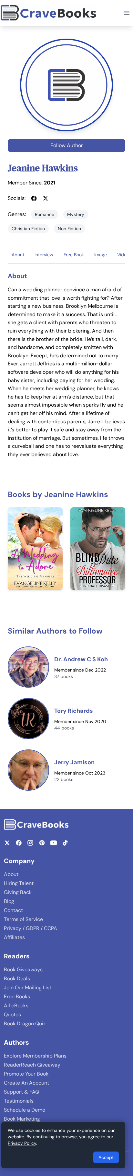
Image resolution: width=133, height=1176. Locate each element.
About (11, 874)
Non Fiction (69, 228)
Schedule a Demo (24, 1109)
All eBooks (16, 1005)
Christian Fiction (28, 228)
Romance (44, 214)
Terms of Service (23, 919)
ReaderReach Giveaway (32, 1064)
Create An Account (26, 1082)
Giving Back (18, 892)
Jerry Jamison (74, 762)
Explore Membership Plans (35, 1055)
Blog (9, 901)
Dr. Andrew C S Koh (81, 659)
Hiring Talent (19, 883)
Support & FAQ (21, 1091)
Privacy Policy (22, 1143)
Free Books (17, 996)
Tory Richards (73, 711)
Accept (106, 1157)
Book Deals (17, 978)
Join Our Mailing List (27, 987)
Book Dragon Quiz (25, 1023)
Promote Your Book (26, 1073)
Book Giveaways (23, 969)
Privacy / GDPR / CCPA (30, 928)
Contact (13, 910)
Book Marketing (22, 1118)
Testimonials (19, 1100)
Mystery (75, 214)
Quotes (12, 1014)
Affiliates (14, 937)
